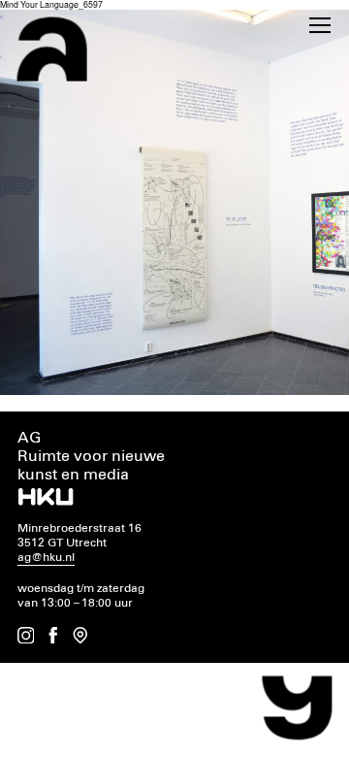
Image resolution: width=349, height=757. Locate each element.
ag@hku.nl (46, 557)
